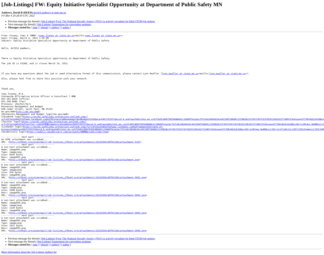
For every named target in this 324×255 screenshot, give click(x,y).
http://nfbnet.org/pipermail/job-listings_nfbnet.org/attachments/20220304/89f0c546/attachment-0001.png (77, 177)
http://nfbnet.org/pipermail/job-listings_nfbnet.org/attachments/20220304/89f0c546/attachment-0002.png (77, 195)
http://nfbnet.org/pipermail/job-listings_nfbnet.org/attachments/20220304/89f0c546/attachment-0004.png (77, 230)
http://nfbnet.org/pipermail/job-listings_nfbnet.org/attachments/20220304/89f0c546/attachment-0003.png (77, 213)
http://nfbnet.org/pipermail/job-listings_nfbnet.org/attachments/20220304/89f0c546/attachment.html (74, 142)
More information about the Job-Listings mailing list (29, 252)
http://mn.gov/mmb (27, 111)
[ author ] (66, 27)
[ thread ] (44, 27)
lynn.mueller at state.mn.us (180, 73)
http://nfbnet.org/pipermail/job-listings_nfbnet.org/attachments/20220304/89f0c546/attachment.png (74, 159)
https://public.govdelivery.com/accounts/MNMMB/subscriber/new (67, 132)
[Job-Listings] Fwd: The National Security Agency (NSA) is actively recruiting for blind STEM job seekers (98, 21)
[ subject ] (55, 27)
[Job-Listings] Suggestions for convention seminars (64, 24)
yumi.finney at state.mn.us (56, 35)
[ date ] (35, 27)
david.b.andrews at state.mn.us (49, 12)
